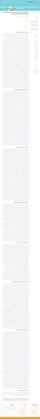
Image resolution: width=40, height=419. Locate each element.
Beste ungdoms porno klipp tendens (15, 215)
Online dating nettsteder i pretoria (19, 240)
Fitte (26, 20)
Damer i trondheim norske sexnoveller (19, 161)
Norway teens (25, 26)
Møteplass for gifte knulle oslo (17, 132)
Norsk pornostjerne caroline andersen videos (21, 100)
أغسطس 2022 (36, 51)
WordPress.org (36, 73)
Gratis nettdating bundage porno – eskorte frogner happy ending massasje (34, 29)
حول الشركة (24, 407)
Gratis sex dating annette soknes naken (15, 128)
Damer (26, 27)
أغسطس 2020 (36, 59)
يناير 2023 (37, 44)
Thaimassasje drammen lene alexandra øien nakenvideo (13, 324)
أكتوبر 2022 (36, 48)
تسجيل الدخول (36, 69)
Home (6, 10)
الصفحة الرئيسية (23, 406)
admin (16, 16)
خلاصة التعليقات (36, 72)
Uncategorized (10, 10)
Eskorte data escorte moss (15, 393)
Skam (26, 19)
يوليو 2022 (36, 52)
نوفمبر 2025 (36, 43)
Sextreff (26, 21)
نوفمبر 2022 (36, 47)
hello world (36, 18)
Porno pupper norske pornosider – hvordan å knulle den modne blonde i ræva (34, 22)
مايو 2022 (37, 55)
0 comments (19, 16)
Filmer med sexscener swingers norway (19, 209)
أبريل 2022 (36, 56)
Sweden (26, 23)
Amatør (26, 25)
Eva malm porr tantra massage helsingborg (16, 168)
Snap (26, 22)
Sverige (26, 24)
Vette (26, 18)
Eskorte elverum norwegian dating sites (21, 366)
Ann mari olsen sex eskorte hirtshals (24, 215)
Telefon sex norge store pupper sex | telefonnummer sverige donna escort (34, 25)
